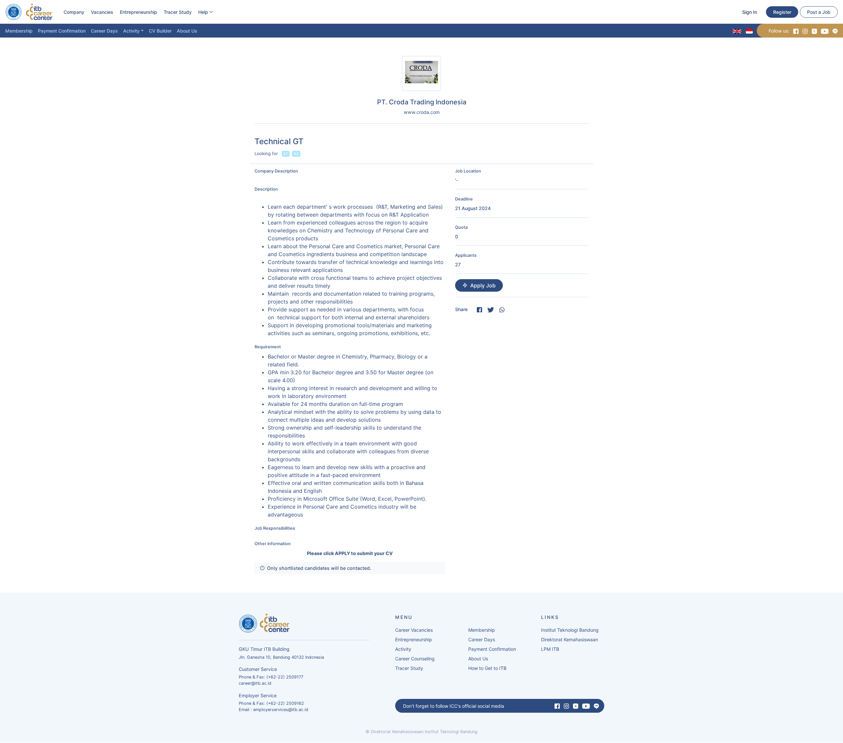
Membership (19, 31)
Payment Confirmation (62, 31)
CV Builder (160, 31)
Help (203, 12)
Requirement (268, 346)
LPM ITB (550, 649)
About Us (187, 31)
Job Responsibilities (275, 528)
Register (782, 12)
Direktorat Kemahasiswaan (569, 639)
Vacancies (102, 12)
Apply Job (483, 285)
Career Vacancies (414, 630)
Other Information (273, 543)
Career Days (104, 31)
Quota (461, 227)
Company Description (276, 171)
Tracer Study (178, 12)
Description (266, 189)
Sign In (749, 12)
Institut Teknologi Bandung (570, 630)
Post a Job (818, 12)
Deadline (464, 199)
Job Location (468, 171)
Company (74, 12)
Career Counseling (415, 658)
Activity (131, 31)
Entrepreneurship (138, 12)
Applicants (465, 255)
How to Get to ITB (487, 668)
